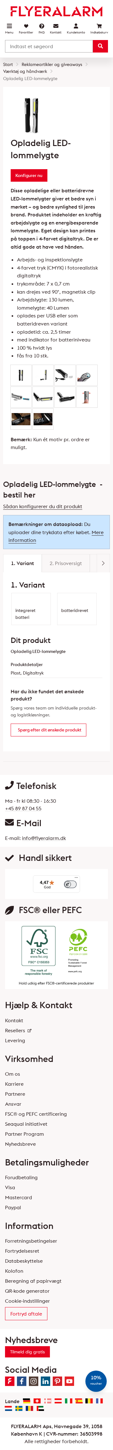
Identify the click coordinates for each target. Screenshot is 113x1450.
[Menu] (76, 879)
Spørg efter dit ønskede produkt (49, 730)
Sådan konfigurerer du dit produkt (42, 506)
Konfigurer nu (28, 175)
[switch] (70, 884)
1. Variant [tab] (22, 563)
